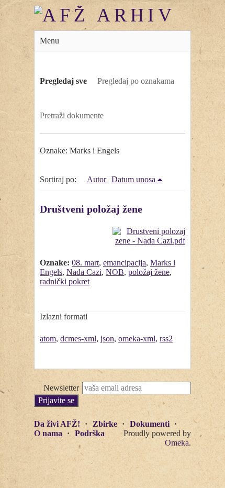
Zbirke (105, 423)
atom (48, 338)
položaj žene (149, 272)
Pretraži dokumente (72, 115)
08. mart (85, 262)
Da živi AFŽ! (57, 423)
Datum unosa (133, 179)
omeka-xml (136, 338)
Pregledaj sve (63, 80)
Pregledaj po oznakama (135, 80)
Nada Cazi (84, 272)
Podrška (90, 433)
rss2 (166, 338)
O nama (48, 433)
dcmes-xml (78, 338)
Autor (96, 179)
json (107, 338)
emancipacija (124, 262)
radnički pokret (64, 281)
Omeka (177, 442)
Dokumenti (150, 423)
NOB (115, 272)
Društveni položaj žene (91, 209)
